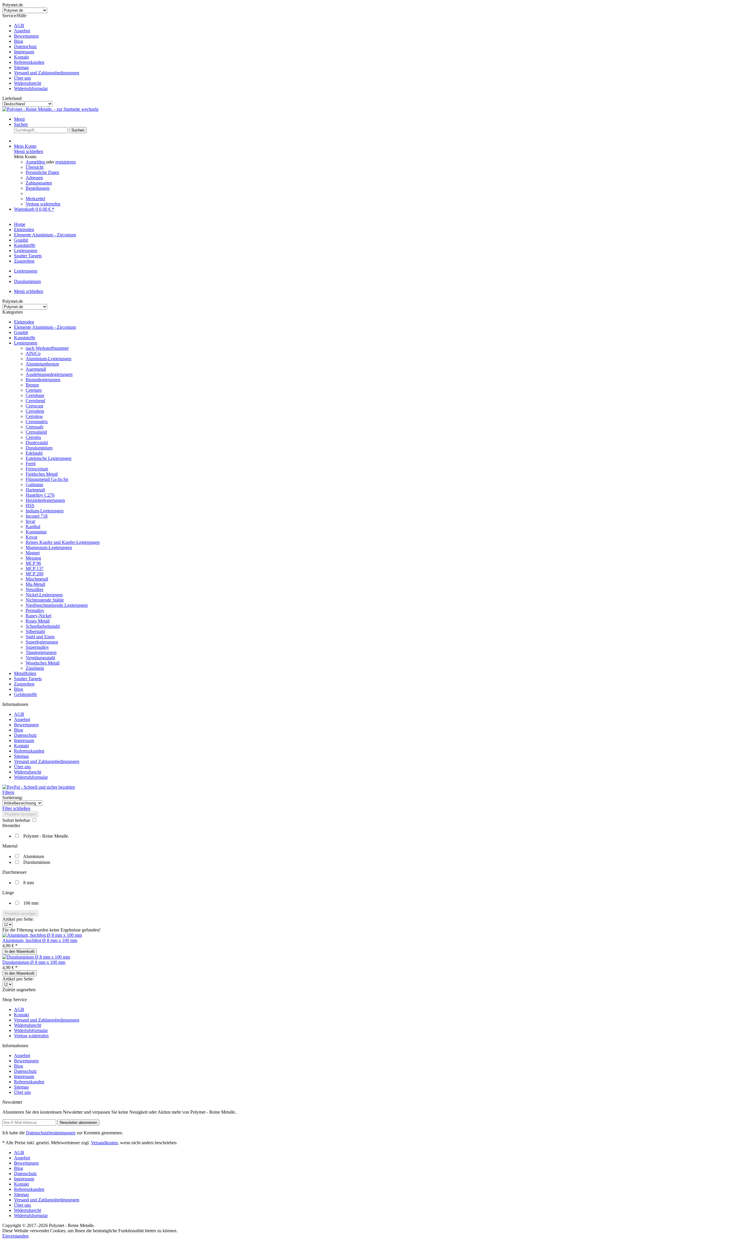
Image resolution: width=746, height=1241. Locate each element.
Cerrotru (33, 437)
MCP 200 (34, 573)
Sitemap (21, 67)
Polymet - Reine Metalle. (46, 836)
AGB (19, 25)
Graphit (21, 332)
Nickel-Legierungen (44, 594)
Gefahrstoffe (25, 694)
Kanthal (33, 526)
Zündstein (35, 668)
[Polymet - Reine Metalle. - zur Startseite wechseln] (50, 109)
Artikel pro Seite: (18, 919)
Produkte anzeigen (20, 814)
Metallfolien (25, 673)
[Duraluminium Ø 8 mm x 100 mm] (36, 957)
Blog (18, 41)
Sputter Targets (28, 678)
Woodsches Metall (42, 662)
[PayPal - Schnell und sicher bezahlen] (38, 787)
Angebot (22, 30)
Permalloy (35, 610)
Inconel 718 (36, 516)
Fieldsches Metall (42, 474)
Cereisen (34, 390)
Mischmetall (37, 578)
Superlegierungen (42, 641)
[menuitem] (379, 25)
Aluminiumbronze (42, 363)
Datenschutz (25, 46)
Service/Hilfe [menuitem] (40, 52)
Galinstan (34, 484)
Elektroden (24, 321)
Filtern (8, 792)
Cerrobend (35, 400)
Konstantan (36, 531)
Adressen (34, 177)
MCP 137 (34, 568)
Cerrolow (34, 416)
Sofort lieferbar (16, 820)
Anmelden (36, 161)
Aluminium (33, 856)
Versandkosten (104, 1142)
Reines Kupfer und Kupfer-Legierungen (63, 542)
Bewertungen (26, 36)
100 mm (30, 903)
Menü (19, 119)
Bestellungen (38, 188)
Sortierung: (12, 797)
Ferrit (31, 463)
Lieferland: (12, 98)
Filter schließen (16, 808)
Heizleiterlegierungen (45, 500)
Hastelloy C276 (40, 495)
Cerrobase (35, 395)
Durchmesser (14, 872)
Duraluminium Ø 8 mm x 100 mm (33, 962)
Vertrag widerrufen (43, 203)
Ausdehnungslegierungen (49, 374)
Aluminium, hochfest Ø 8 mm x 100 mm (39, 940)
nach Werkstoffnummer (47, 348)
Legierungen (25, 342)
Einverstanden (15, 1235)
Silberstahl (35, 631)
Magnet (33, 552)
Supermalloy (37, 647)
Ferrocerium (37, 468)
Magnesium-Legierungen (49, 547)
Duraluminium (39, 447)
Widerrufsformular (31, 88)
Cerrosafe (34, 426)
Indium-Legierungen (45, 510)
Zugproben (24, 683)
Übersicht (34, 167)
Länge (8, 892)
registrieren (65, 161)
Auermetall (36, 369)
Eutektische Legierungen (48, 458)
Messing (33, 558)
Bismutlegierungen (43, 379)
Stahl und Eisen (40, 636)
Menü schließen (28, 151)
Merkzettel (35, 198)
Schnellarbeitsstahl (43, 626)
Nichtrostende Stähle (45, 599)
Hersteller (11, 825)
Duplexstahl (37, 442)
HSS (30, 505)
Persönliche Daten (42, 172)
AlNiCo (33, 353)
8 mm (28, 882)
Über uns (22, 77)
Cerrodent (35, 411)
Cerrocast (34, 405)
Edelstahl (34, 453)
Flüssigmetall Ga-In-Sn (47, 479)
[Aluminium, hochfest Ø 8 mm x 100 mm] (42, 935)
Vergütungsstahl (40, 657)
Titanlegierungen (41, 652)
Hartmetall (35, 489)
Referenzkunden (29, 62)
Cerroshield (36, 432)
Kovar (31, 537)
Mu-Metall (35, 584)
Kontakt (21, 57)
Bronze (32, 384)
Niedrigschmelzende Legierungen (57, 605)
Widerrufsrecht (27, 83)
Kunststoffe (24, 337)
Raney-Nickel (38, 615)
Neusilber (34, 589)
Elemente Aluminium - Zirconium (45, 327)
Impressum (24, 51)
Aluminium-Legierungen (48, 358)
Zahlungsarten (39, 182)
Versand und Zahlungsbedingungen (46, 72)
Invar (30, 521)
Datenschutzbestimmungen (50, 1132)
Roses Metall (38, 620)
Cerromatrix (37, 421)
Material (9, 845)
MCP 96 (33, 563)
